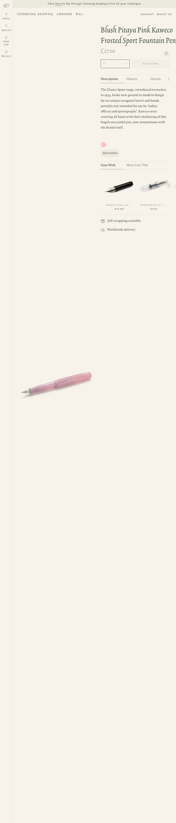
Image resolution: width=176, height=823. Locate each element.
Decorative (110, 153)
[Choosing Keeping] (6, 5)
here (58, 3)
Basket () (164, 14)
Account (147, 14)
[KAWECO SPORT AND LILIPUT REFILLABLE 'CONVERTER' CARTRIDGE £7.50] (154, 186)
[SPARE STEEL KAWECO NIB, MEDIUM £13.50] (119, 186)
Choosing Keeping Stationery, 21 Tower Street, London (50, 15)
